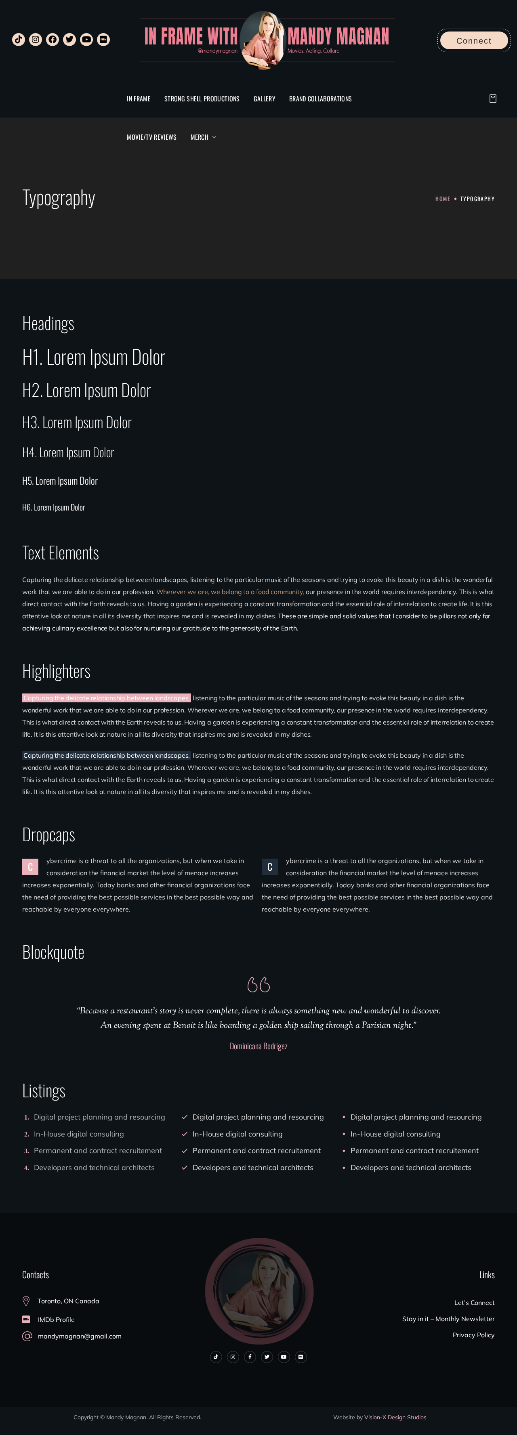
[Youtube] (86, 39)
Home (442, 198)
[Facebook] (52, 39)
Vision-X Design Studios (395, 1417)
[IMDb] (103, 39)
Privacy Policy (474, 1335)
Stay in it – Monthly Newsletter (448, 1319)
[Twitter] (69, 39)
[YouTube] (284, 1357)
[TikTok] (18, 39)
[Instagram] (35, 39)
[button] (474, 40)
